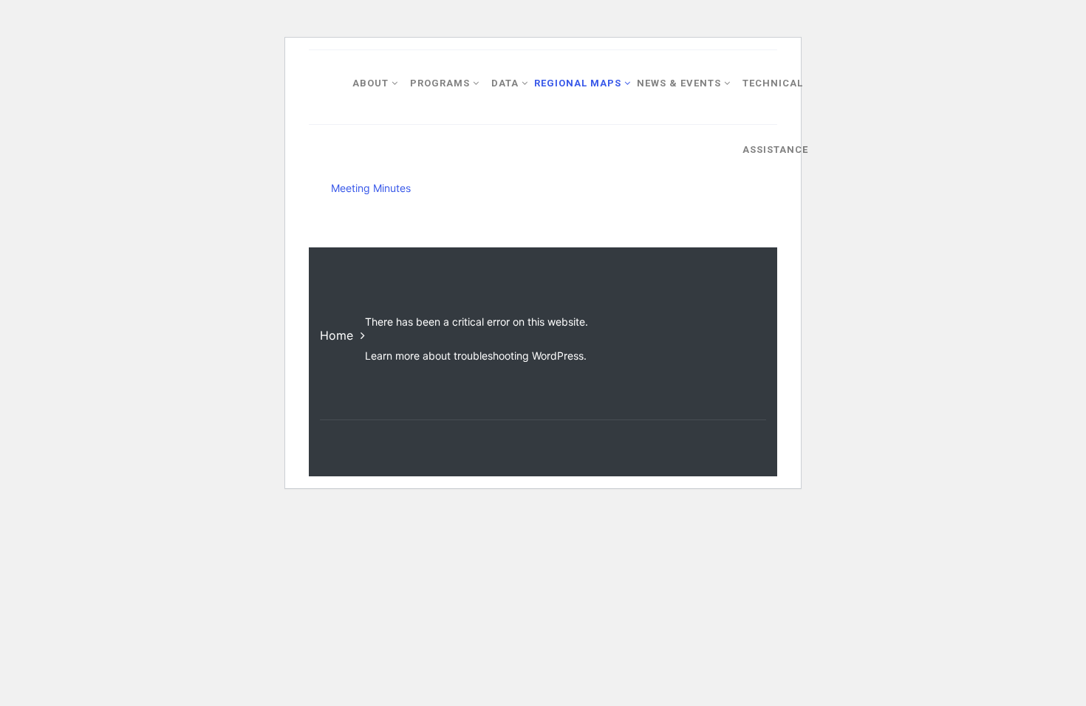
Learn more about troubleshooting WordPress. (476, 355)
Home (336, 335)
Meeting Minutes (371, 188)
